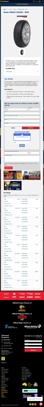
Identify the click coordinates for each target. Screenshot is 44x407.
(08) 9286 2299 (7, 346)
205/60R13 (17, 217)
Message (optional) (8, 155)
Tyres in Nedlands (25, 370)
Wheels (3, 376)
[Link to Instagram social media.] (33, 404)
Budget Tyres (24, 378)
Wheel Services (4, 386)
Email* (5, 119)
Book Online (4, 390)
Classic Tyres (4, 392)
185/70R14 (17, 235)
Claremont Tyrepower (23, 4)
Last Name (26, 346)
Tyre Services (4, 384)
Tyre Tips (3, 375)
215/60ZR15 (17, 262)
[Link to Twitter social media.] (35, 404)
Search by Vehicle (4, 369)
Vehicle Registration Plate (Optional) (11, 151)
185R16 (18, 280)
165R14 (18, 226)
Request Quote (8, 167)
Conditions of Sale (15, 405)
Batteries (3, 383)
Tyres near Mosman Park (26, 373)
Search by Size (4, 370)
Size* (5, 107)
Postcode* (6, 123)
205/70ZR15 (17, 253)
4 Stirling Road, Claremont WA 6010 (8, 343)
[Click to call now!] (34, 1)
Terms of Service (35, 163)
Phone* (10, 115)
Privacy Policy (27, 163)
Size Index (24, 367)
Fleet (2, 393)
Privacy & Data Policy (8, 405)
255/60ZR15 (17, 271)
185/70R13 (17, 208)
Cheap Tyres (24, 379)
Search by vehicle (21, 195)
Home (6, 9)
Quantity (30, 107)
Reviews (3, 397)
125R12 (18, 199)
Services (3, 381)
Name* (5, 111)
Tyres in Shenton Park (26, 372)
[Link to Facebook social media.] (30, 404)
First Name (26, 342)
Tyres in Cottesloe (25, 369)
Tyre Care (3, 373)
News (2, 395)
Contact (3, 389)
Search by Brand (4, 372)
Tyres (2, 367)
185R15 (18, 244)
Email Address (27, 339)
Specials (3, 387)
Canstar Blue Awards (26, 376)
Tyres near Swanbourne (26, 375)
